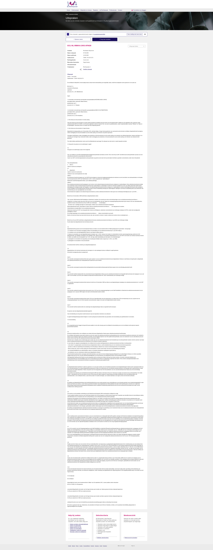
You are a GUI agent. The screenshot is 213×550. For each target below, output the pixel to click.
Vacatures (97, 545)
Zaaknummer (70, 57)
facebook (138, 546)
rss (126, 546)
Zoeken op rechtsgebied (75, 528)
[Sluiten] (145, 34)
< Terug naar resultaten (104, 39)
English (69, 545)
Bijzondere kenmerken (73, 62)
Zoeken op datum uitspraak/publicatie (79, 524)
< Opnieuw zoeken (78, 39)
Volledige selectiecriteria (102, 537)
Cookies (81, 545)
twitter (136, 546)
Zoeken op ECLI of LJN (75, 527)
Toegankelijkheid (86, 545)
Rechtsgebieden (71, 60)
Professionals (112, 10)
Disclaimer (105, 545)
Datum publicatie (71, 55)
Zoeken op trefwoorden (75, 525)
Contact (120, 10)
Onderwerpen (75, 10)
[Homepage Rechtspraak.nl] (71, 3)
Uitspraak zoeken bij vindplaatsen (78, 531)
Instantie (69, 50)
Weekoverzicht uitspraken (131, 537)
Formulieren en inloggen (139, 10)
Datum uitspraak (71, 53)
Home (68, 10)
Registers (95, 10)
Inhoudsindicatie (71, 64)
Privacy (77, 545)
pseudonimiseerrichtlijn (99, 34)
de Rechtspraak (104, 10)
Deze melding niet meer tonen (134, 34)
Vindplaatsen (70, 67)
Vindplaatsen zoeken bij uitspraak (78, 530)
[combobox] (136, 46)
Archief (101, 545)
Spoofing (92, 545)
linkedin (142, 546)
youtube (145, 546)
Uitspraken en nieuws (86, 10)
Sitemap (73, 545)
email (128, 546)
